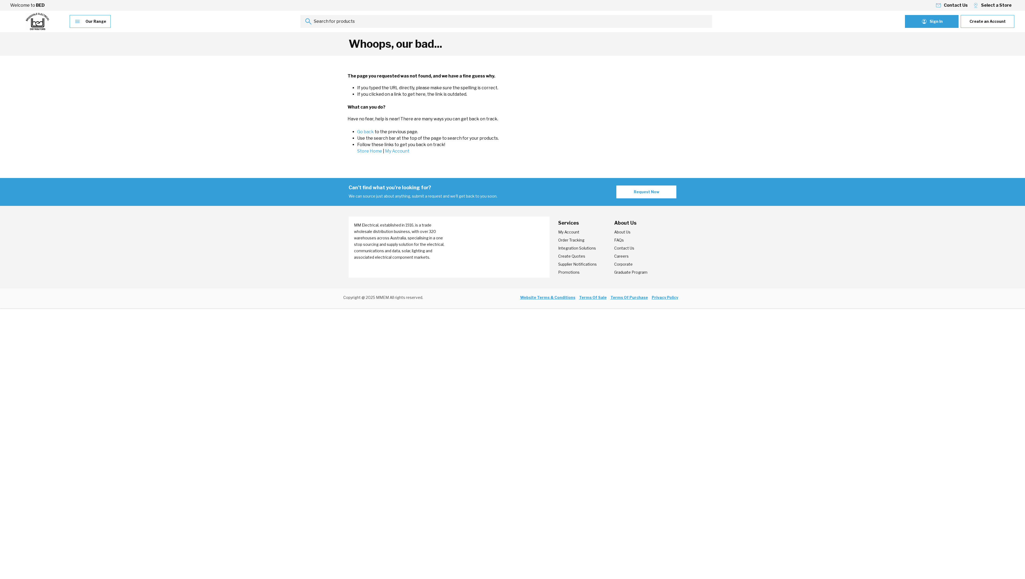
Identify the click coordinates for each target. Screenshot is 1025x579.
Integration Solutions (577, 248)
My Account (397, 151)
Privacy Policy (665, 297)
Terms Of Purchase (629, 297)
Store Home (369, 151)
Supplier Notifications (577, 264)
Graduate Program (630, 272)
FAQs (619, 240)
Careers (621, 256)
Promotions (569, 272)
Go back (365, 131)
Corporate (623, 264)
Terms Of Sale (593, 297)
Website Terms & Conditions (547, 297)
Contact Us (624, 248)
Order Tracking (571, 240)
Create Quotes (571, 256)
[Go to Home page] (37, 21)
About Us (622, 232)
